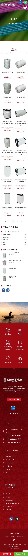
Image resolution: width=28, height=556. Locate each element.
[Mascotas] (8, 357)
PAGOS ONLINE (14, 413)
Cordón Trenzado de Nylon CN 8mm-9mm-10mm (7, 151)
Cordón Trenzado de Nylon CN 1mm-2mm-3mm (7, 122)
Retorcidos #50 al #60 (7, 72)
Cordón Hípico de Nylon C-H (7, 185)
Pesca (20, 334)
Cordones (8, 128)
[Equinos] (20, 357)
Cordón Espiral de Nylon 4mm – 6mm (20, 208)
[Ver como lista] (15, 49)
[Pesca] (20, 330)
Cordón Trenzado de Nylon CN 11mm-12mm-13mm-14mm (21, 152)
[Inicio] (5, 23)
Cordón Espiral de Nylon (20, 212)
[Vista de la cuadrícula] (12, 49)
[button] (2, 312)
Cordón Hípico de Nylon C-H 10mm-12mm (21, 180)
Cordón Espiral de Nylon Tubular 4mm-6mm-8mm (7, 208)
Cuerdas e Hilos (6, 235)
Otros (4, 245)
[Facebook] (3, 290)
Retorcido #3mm (7, 97)
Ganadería (8, 334)
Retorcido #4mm (20, 97)
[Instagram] (8, 290)
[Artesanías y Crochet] (8, 342)
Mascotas (8, 362)
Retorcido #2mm (20, 72)
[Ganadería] (8, 330)
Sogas (4, 242)
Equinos (20, 362)
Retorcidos (7, 76)
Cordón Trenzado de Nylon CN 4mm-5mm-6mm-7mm (20, 123)
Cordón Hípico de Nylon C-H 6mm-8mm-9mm (7, 180)
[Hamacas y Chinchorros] (20, 342)
